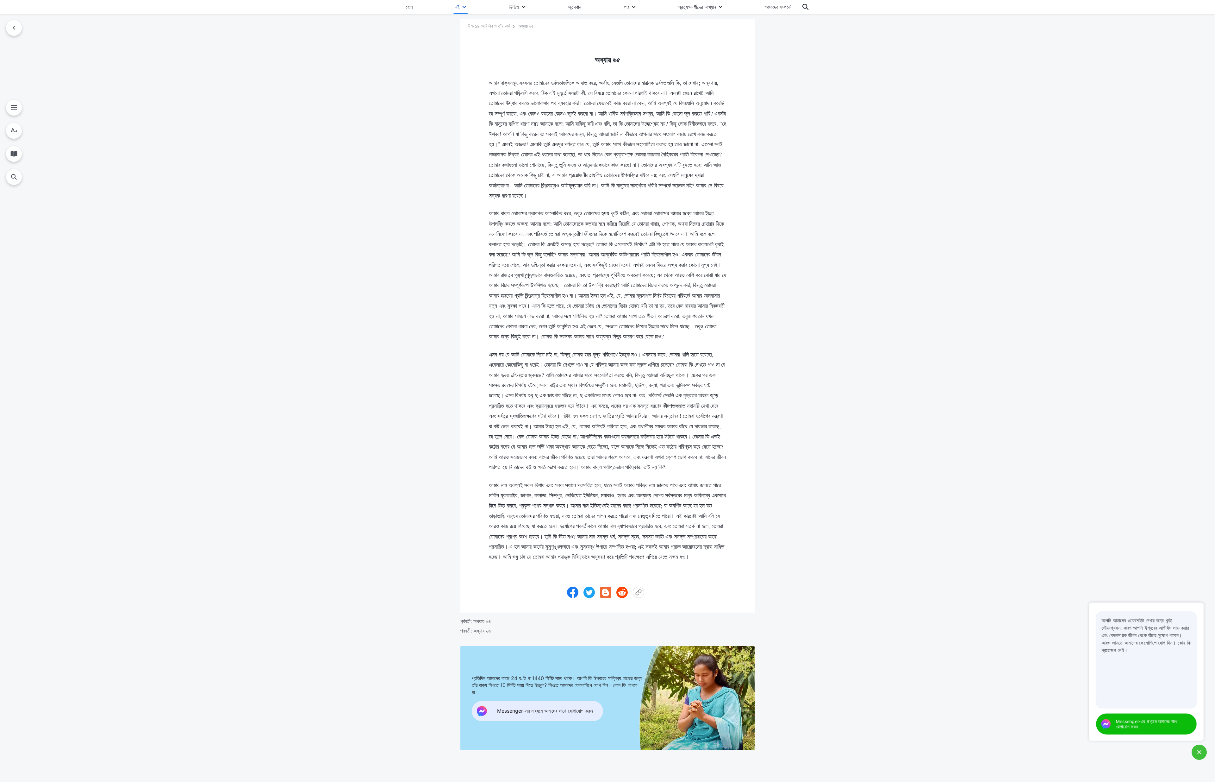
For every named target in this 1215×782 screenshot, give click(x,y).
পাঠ (626, 7)
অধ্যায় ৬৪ (482, 621)
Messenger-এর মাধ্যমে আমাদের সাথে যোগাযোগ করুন (1146, 723)
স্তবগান (574, 7)
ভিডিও (514, 7)
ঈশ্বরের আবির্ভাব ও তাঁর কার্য (489, 26)
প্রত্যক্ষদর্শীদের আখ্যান (697, 7)
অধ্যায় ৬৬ (482, 630)
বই (457, 7)
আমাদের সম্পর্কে (778, 7)
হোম (409, 7)
